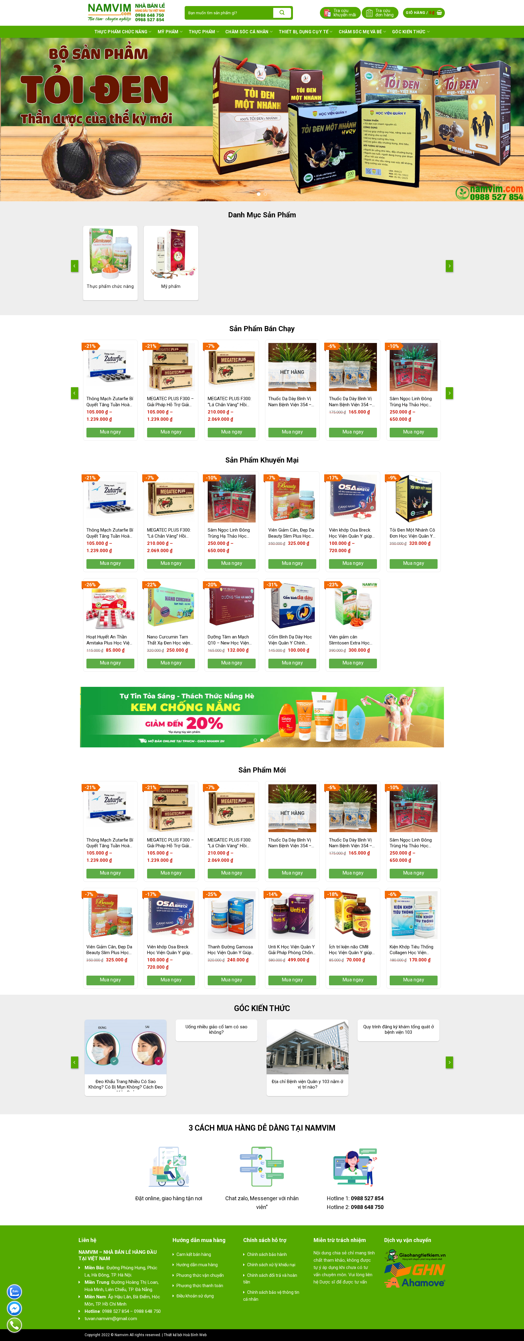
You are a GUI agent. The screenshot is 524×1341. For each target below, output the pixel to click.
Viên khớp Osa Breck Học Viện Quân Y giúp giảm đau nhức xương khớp (350, 533)
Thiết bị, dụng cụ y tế (303, 31)
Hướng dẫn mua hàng (197, 1264)
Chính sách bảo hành (267, 1254)
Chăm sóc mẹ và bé (360, 31)
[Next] (505, 119)
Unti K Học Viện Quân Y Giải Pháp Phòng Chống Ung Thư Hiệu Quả (291, 950)
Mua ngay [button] (353, 432)
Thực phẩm (202, 31)
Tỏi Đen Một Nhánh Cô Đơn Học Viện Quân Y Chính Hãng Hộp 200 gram (412, 533)
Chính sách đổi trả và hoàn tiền (270, 1278)
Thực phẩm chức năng (120, 31)
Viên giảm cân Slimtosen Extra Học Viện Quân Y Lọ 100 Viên (349, 640)
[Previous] (18, 119)
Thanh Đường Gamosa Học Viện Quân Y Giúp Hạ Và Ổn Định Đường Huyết (230, 950)
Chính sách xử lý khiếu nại (271, 1264)
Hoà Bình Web (195, 1335)
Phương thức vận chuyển (200, 1275)
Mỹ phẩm (168, 31)
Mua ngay (110, 432)
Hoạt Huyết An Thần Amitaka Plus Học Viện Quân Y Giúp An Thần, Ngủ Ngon (109, 640)
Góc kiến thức (409, 31)
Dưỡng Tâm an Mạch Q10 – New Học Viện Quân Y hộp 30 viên (228, 640)
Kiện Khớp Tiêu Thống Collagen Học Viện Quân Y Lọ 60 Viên (411, 950)
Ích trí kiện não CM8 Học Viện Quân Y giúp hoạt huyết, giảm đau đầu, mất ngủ (350, 950)
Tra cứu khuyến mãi (345, 12)
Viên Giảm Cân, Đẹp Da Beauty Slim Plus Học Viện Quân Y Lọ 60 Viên (291, 533)
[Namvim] (127, 12)
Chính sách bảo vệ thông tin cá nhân (271, 1295)
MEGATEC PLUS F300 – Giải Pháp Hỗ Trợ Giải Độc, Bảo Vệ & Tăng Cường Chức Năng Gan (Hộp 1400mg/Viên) (170, 402)
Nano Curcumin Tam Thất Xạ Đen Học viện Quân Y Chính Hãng (168, 640)
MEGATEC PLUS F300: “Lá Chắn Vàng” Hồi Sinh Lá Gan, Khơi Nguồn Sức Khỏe (229, 402)
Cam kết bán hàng (193, 1254)
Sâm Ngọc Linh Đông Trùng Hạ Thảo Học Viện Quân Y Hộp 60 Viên (411, 402)
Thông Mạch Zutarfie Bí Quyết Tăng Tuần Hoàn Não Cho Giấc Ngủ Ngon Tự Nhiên (109, 402)
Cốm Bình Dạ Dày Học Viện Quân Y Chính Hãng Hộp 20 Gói (290, 640)
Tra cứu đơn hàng (384, 12)
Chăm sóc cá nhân (246, 31)
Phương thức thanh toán (199, 1285)
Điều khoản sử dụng (195, 1295)
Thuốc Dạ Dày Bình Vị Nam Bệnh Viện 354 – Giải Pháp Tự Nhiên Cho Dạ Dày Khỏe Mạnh (291, 402)
